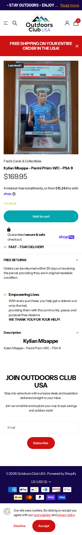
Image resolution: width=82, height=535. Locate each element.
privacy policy (65, 515)
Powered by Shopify (61, 474)
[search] (15, 23)
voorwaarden (42, 515)
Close (77, 46)
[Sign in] (67, 23)
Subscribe (41, 443)
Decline (20, 526)
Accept (43, 526)
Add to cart (41, 216)
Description (12, 332)
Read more (69, 5)
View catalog (6, 23)
